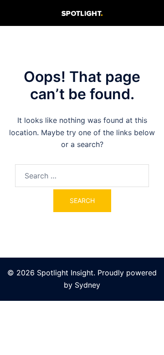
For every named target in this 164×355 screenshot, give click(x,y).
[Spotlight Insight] (82, 12)
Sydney (87, 284)
